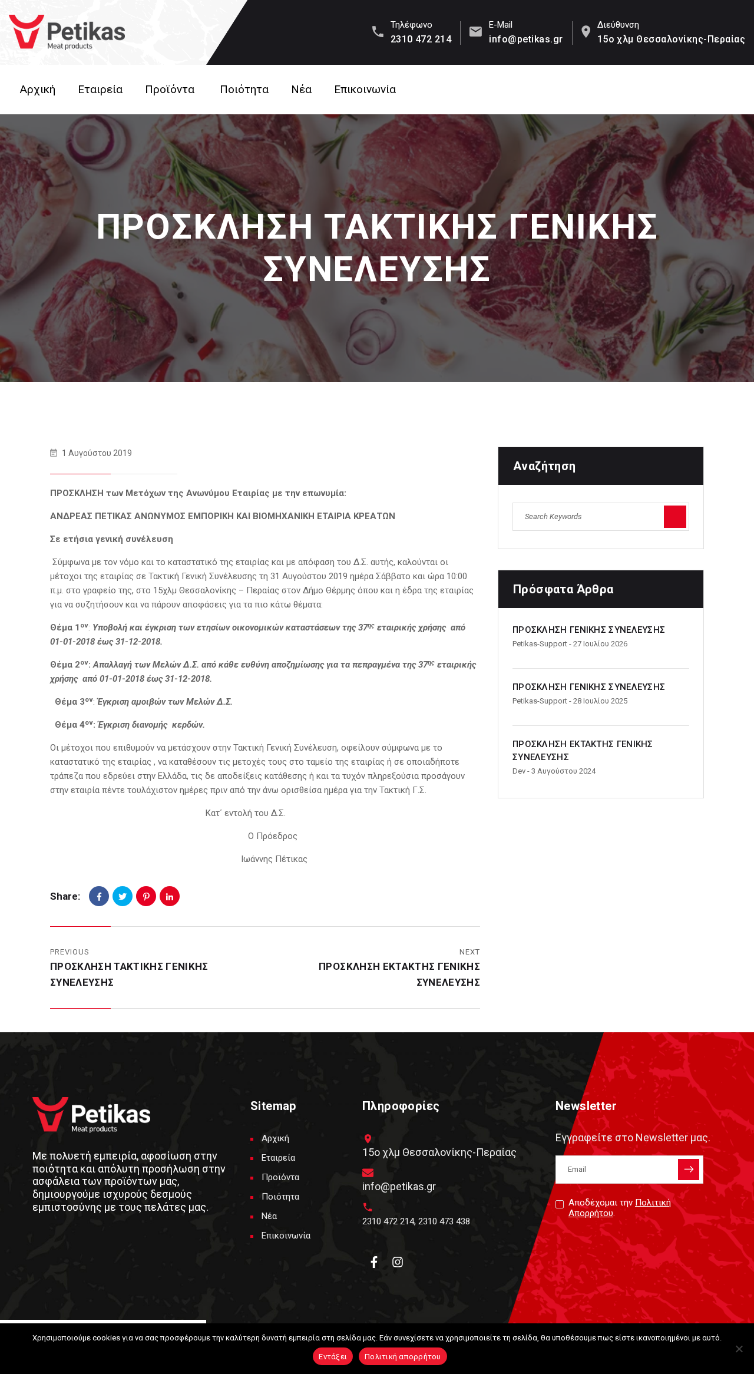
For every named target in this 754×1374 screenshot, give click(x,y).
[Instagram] (397, 1262)
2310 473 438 (444, 1221)
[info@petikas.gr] (367, 1172)
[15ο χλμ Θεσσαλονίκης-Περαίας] (367, 1138)
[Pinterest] (146, 896)
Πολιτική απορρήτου (403, 1356)
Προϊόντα (169, 89)
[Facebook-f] (374, 1262)
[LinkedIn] (170, 896)
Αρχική (37, 89)
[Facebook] (99, 896)
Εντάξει (333, 1356)
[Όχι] (739, 1349)
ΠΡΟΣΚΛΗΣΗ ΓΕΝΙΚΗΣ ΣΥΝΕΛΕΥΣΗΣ (588, 630)
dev (518, 771)
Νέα (301, 89)
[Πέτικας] (67, 32)
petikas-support (539, 643)
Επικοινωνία (365, 89)
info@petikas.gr (526, 39)
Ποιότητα (244, 89)
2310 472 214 (421, 39)
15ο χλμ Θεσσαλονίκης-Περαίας (671, 39)
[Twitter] (123, 896)
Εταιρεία (100, 89)
